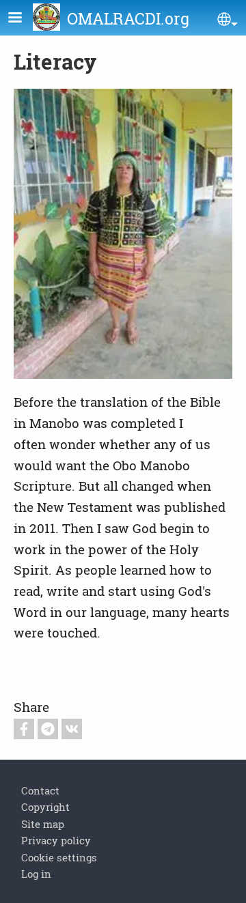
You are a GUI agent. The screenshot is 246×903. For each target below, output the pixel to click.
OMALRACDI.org (128, 18)
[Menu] (23, 19)
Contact (40, 790)
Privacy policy (56, 840)
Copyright (45, 807)
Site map (42, 824)
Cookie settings (59, 857)
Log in (36, 873)
